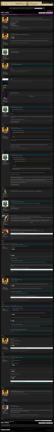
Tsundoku (3, 227)
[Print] (12, 421)
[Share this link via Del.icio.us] (9, 421)
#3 (52, 47)
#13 (52, 227)
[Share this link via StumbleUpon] (11, 421)
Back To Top (2, 430)
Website (11, 8)
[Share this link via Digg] (7, 421)
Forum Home (5, 430)
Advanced (43, 8)
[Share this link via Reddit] (10, 421)
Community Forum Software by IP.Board (49, 430)
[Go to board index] (27, 3)
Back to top (3, 60)
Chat (25, 8)
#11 (52, 199)
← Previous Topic (43, 421)
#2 (52, 32)
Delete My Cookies (8, 430)
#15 (52, 277)
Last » (8, 12)
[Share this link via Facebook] (6, 421)
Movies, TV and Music (48, 421)
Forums (14, 8)
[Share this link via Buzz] (8, 421)
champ (3, 354)
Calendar (20, 8)
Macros (3, 90)
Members (17, 8)
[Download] (13, 421)
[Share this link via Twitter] (5, 421)
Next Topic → (52, 421)
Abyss (3, 47)
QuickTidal (3, 32)
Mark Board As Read (13, 430)
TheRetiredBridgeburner (5, 213)
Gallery (23, 8)
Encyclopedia (29, 8)
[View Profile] (5, 32)
